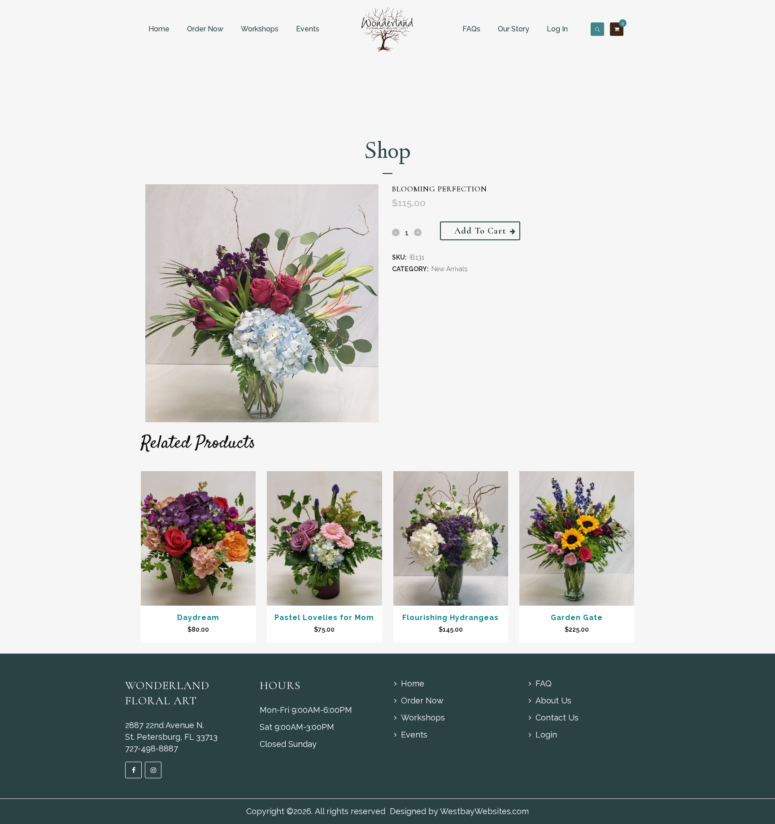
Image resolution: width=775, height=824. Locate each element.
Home (159, 29)
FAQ (544, 683)
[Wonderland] (387, 29)
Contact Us (557, 717)
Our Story (513, 29)
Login (546, 734)
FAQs (471, 29)
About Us (553, 700)
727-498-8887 (151, 748)
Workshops (260, 29)
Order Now (205, 29)
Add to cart (480, 231)
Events (307, 29)
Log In (557, 29)
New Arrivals (449, 269)
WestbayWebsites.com (484, 811)
